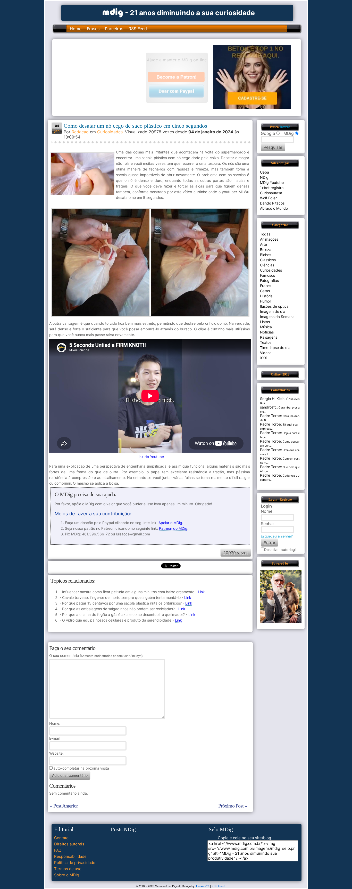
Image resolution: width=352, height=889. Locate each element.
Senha (267, 523)
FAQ (57, 850)
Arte (263, 244)
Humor (265, 301)
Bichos (265, 254)
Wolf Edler (268, 198)
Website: (56, 753)
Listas (265, 322)
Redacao (80, 131)
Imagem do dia (272, 311)
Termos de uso (67, 868)
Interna (285, 127)
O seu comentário (95, 655)
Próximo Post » (232, 806)
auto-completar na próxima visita (81, 768)
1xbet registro (271, 187)
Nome (54, 723)
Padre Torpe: (271, 415)
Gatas (265, 291)
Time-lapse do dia (275, 347)
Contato (61, 837)
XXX (263, 358)
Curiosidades (110, 131)
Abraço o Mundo (274, 208)
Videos (265, 352)
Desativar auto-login (281, 550)
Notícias (267, 332)
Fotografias (269, 280)
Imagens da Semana (277, 316)
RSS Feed (138, 28)
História (266, 296)
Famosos (267, 275)
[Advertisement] (101, 77)
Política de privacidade (74, 862)
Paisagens (268, 337)
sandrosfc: (269, 407)
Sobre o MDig (66, 874)
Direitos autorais (69, 844)
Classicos (268, 260)
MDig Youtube (272, 182)
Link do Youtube (150, 456)
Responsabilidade (70, 856)
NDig (264, 177)
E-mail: (55, 738)
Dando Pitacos (272, 203)
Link (201, 592)
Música (266, 327)
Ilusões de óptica (274, 306)
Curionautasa (271, 193)
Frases (93, 28)
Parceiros (114, 28)
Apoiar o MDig (170, 522)
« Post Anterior (64, 806)
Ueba (264, 172)
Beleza (265, 249)
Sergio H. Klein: (273, 398)
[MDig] (113, 12)
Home (75, 28)
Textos (265, 342)
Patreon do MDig (173, 528)
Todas (265, 234)
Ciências (267, 265)
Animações (269, 239)
